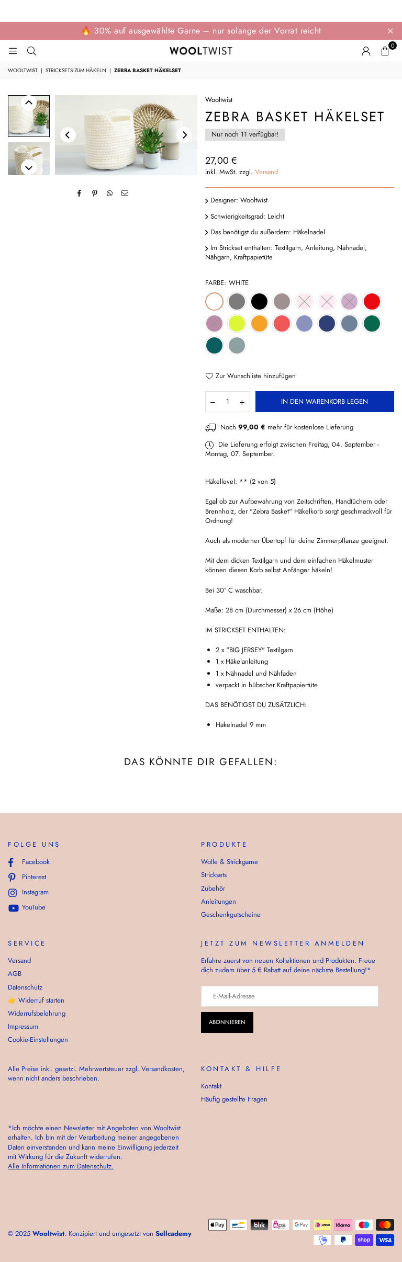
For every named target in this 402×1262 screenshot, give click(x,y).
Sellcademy (173, 1233)
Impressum (23, 1026)
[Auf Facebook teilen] (80, 193)
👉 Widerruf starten (36, 1000)
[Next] (184, 135)
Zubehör (213, 888)
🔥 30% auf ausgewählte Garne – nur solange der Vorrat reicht (201, 31)
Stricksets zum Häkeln (76, 70)
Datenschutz (25, 987)
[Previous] (68, 135)
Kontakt (211, 1086)
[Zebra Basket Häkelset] (28, 116)
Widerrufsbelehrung (36, 1013)
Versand (266, 172)
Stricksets (214, 875)
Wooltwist (23, 70)
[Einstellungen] (365, 50)
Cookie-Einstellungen (38, 1039)
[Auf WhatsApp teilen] (110, 193)
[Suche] (31, 50)
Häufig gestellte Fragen (234, 1099)
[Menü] (12, 50)
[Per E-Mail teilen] (125, 193)
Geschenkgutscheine (231, 914)
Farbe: (227, 283)
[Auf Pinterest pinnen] (95, 193)
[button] (384, 50)
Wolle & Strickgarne (229, 862)
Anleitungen (218, 901)
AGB (14, 974)
